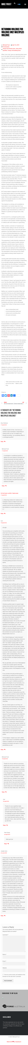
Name (4, 954)
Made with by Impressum (14, 1041)
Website (5, 968)
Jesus (17, 48)
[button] (14, 3)
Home (2, 39)
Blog (4, 39)
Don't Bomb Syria (10, 48)
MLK (20, 48)
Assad (4, 48)
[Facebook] (18, 4)
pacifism (5, 50)
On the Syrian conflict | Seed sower (9, 493)
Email (4, 961)
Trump (9, 50)
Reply (2, 441)
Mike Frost (6, 4)
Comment (5, 934)
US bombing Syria (16, 50)
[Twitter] (19, 4)
